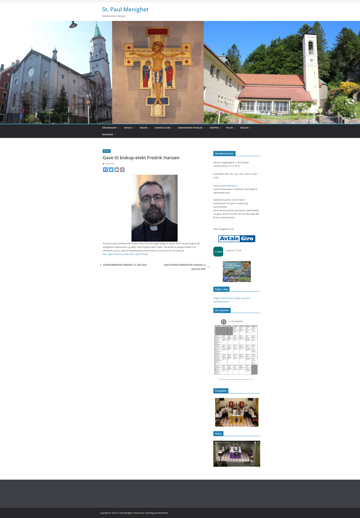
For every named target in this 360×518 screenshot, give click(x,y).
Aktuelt (128, 127)
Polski (229, 127)
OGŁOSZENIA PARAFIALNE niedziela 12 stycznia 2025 (185, 266)
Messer (143, 127)
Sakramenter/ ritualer (190, 127)
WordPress (163, 513)
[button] (118, 128)
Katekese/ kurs (162, 127)
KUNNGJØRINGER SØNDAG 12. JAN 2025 (125, 264)
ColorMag (149, 513)
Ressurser (107, 134)
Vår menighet (109, 127)
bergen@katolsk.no (229, 185)
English (244, 127)
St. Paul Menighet (125, 9)
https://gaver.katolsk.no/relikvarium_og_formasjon (125, 254)
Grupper (214, 127)
